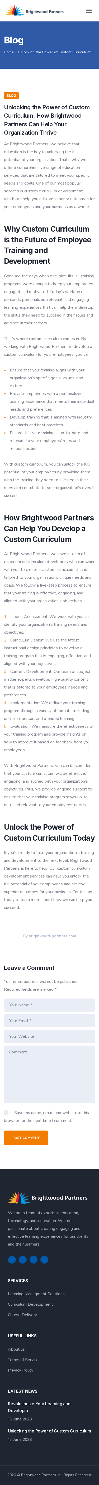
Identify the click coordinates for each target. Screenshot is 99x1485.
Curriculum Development (30, 1304)
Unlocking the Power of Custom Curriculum (49, 1431)
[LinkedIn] (33, 1260)
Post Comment (26, 1138)
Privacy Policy (20, 1370)
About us (16, 1349)
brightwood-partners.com (52, 936)
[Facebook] (12, 1260)
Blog (11, 95)
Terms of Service (23, 1360)
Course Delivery (22, 1315)
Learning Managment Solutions (36, 1294)
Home (9, 52)
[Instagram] (44, 1260)
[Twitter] (23, 1260)
